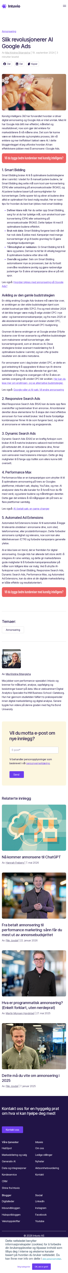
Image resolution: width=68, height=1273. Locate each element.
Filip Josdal (12, 940)
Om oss (39, 1148)
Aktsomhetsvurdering (47, 1168)
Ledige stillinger (43, 1154)
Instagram (40, 1208)
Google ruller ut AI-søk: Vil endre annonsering (38, 389)
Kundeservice (9, 1174)
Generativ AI (8, 1161)
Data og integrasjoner (14, 1168)
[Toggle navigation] (63, 5)
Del (8, 64)
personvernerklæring (38, 763)
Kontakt (39, 1174)
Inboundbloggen (11, 1208)
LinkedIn (39, 1201)
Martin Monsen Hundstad (20, 1013)
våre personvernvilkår (51, 1258)
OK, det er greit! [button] (41, 1266)
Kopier (34, 64)
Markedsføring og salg (14, 1154)
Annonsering (9, 31)
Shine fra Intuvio (11, 1188)
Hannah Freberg (15, 862)
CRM (4, 1181)
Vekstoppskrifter (11, 1221)
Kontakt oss (12, 1129)
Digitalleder (8, 1201)
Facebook (41, 1214)
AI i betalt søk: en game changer (31, 508)
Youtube (39, 1221)
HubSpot (7, 1148)
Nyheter (39, 1161)
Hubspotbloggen (11, 1214)
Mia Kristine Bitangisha (17, 52)
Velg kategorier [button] (23, 1266)
